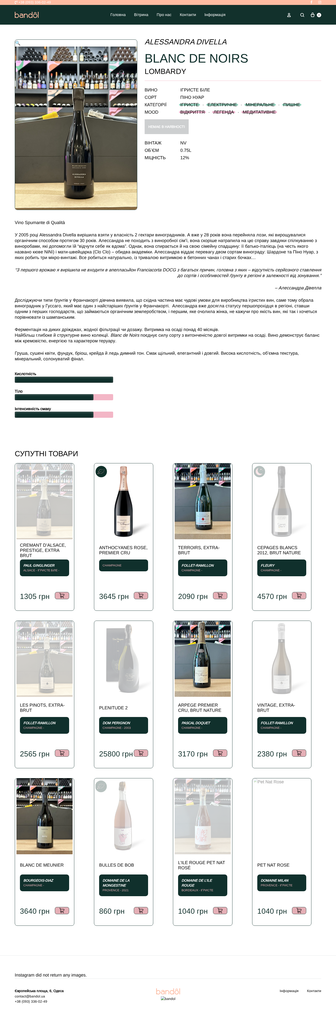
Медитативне (259, 112)
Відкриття (192, 112)
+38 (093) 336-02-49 (34, 2)
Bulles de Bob (116, 865)
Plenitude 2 (113, 707)
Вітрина (141, 15)
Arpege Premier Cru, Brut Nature (199, 708)
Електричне (222, 104)
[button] (17, 43)
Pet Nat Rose (273, 865)
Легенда (224, 112)
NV (183, 142)
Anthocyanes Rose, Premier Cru (123, 550)
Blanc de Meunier (42, 865)
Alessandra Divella (186, 42)
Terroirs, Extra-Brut (199, 550)
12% (184, 157)
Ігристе (189, 104)
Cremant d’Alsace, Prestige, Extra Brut (43, 550)
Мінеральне (260, 104)
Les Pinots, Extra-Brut (42, 708)
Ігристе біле (195, 89)
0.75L (185, 150)
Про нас (164, 15)
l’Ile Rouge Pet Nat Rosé (201, 865)
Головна (118, 15)
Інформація (215, 15)
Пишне (291, 104)
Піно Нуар (192, 97)
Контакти (188, 15)
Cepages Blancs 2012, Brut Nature (279, 550)
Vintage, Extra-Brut (276, 708)
